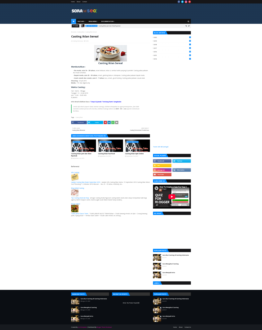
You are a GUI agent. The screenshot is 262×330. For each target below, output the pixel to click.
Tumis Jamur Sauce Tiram (79, 214)
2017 (172, 48)
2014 (172, 59)
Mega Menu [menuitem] (93, 21)
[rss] (162, 165)
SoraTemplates (82, 327)
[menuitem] (73, 21)
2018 (172, 44)
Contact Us (188, 327)
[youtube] (162, 174)
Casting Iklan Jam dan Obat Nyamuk (109, 26)
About (78, 2)
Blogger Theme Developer (104, 327)
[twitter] (182, 1)
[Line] (181, 165)
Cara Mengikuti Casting (170, 264)
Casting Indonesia (78, 41)
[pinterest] (189, 1)
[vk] (181, 170)
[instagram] (186, 1)
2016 (172, 52)
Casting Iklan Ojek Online (134, 154)
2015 (172, 55)
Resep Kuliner (75, 204)
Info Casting (75, 172)
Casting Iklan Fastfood (106, 154)
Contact (84, 2)
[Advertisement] (168, 99)
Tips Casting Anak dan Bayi (80, 198)
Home (73, 2)
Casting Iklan (80, 32)
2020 (172, 37)
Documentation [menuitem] (107, 21)
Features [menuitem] (81, 21)
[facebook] (179, 1)
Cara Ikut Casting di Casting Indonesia (175, 255)
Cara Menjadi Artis (168, 272)
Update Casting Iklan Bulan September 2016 (85, 182)
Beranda (73, 32)
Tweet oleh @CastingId (160, 147)
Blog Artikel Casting (77, 188)
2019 (172, 41)
